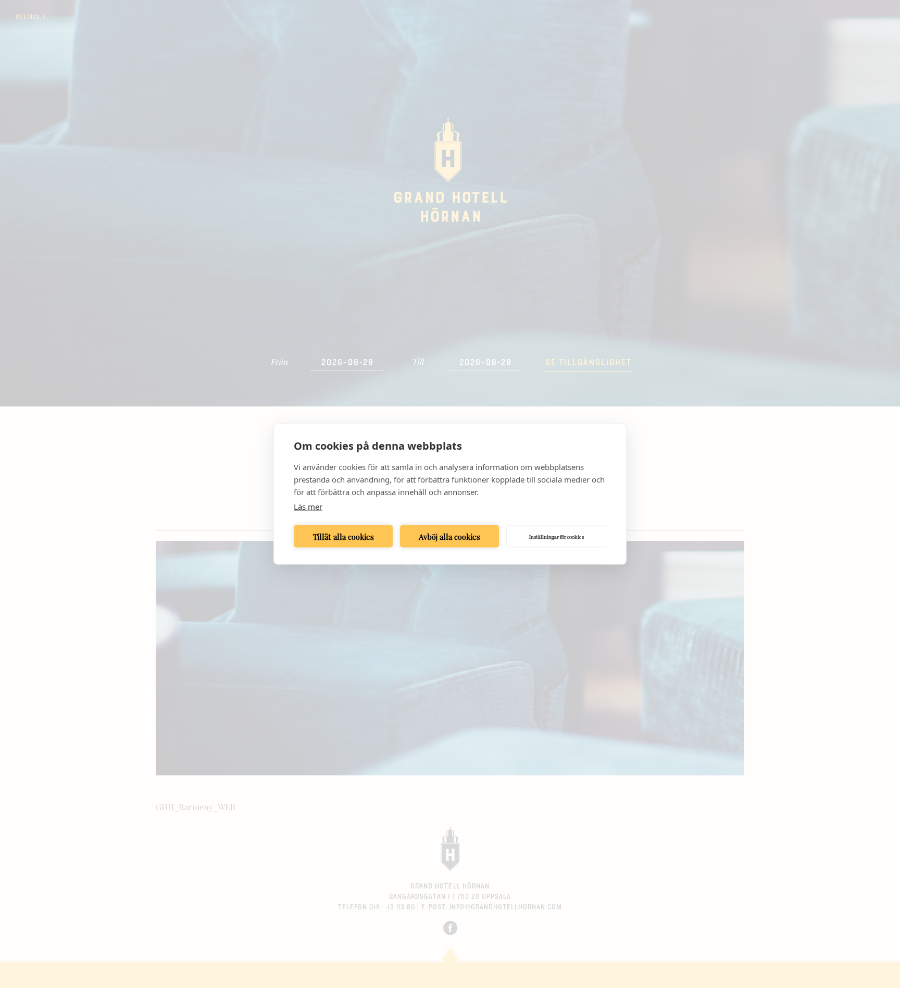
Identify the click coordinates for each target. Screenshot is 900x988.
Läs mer (308, 506)
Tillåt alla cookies (343, 536)
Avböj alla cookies (449, 536)
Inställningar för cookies (556, 536)
